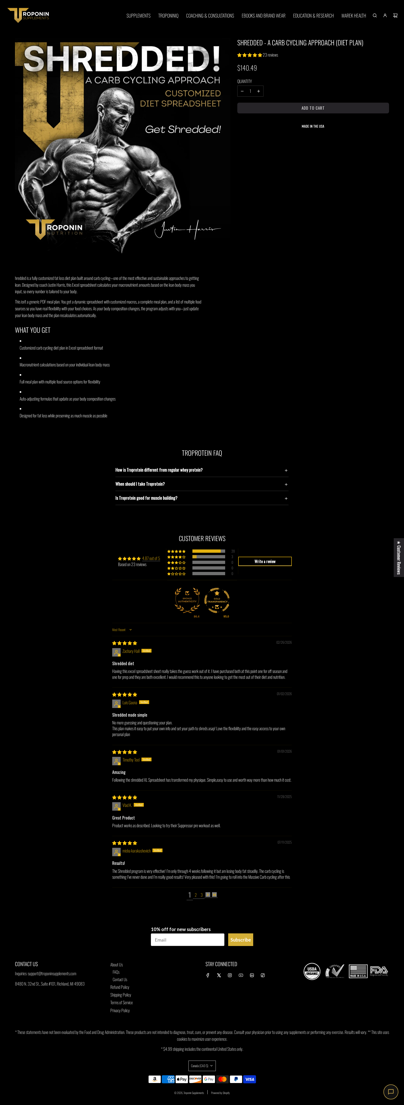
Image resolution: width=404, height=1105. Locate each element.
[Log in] (385, 15)
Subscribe (241, 939)
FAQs (116, 972)
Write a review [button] (265, 561)
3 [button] (202, 895)
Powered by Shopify (220, 1093)
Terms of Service (121, 1002)
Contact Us (120, 979)
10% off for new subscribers (181, 929)
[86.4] (187, 601)
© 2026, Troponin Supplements (189, 1093)
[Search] (375, 15)
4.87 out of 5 (151, 558)
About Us (116, 964)
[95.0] (217, 601)
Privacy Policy (120, 1010)
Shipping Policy (120, 995)
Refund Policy (119, 987)
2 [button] (196, 895)
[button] (250, 55)
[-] (242, 91)
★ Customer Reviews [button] (399, 557)
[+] (258, 91)
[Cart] (395, 15)
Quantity (244, 81)
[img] (124, 643)
